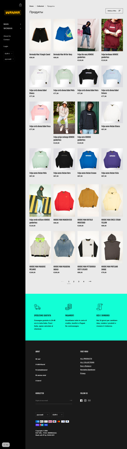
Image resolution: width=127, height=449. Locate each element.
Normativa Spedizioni (87, 369)
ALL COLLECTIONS (87, 362)
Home (31, 6)
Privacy (82, 373)
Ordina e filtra (112, 11)
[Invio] (71, 401)
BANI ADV (50, 435)
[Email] (89, 400)
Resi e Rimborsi (85, 366)
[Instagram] (85, 400)
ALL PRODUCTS (86, 359)
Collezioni (40, 6)
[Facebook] (81, 400)
